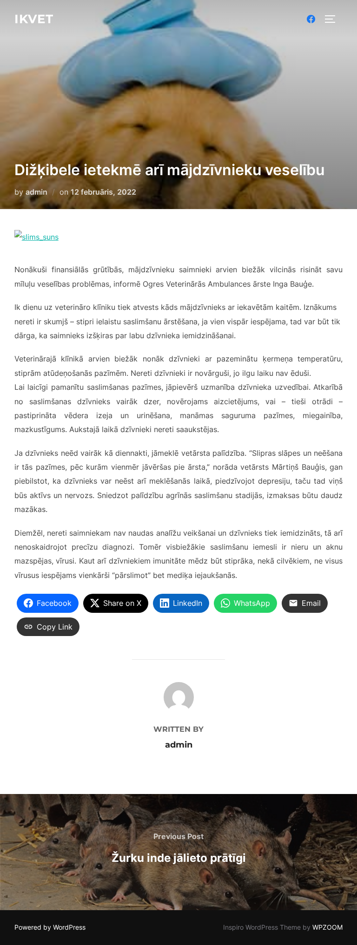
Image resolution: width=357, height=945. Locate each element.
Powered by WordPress (50, 927)
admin (36, 192)
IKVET (33, 19)
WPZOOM (327, 927)
